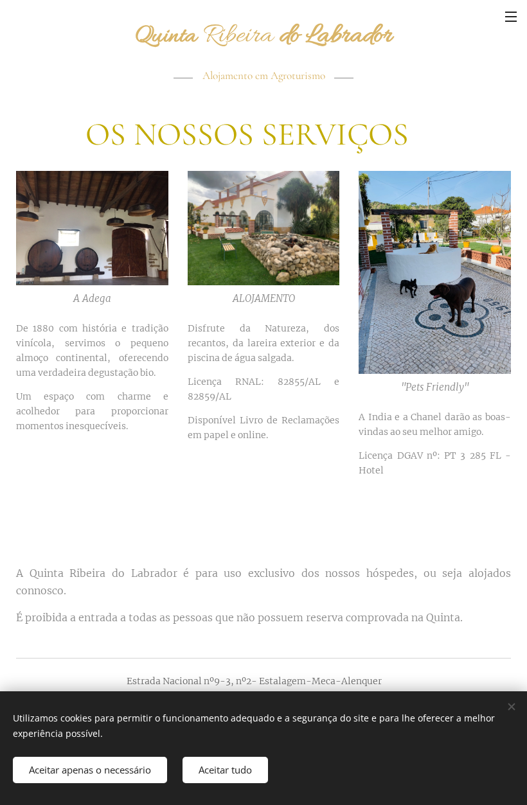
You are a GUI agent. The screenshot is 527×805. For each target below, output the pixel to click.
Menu (511, 16)
